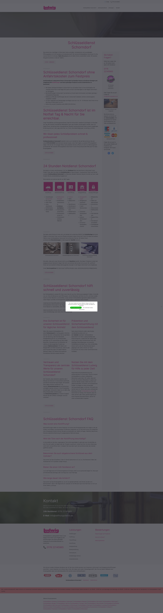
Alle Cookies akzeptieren (76, 307)
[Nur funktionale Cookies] (161, 306)
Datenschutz (81, 309)
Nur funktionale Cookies (88, 307)
